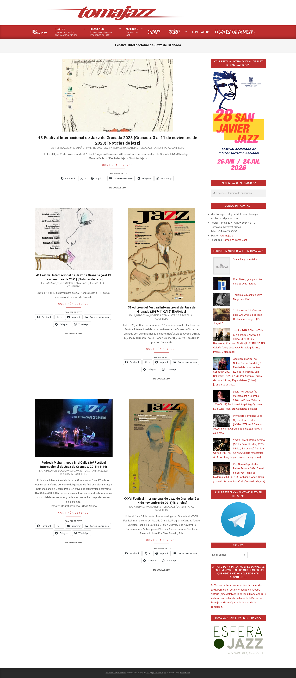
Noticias (132, 147)
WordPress (185, 672)
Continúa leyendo (117, 165)
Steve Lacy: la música (245, 259)
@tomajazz (226, 235)
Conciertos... (81, 470)
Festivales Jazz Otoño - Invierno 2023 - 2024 (83, 147)
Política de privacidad (116, 672)
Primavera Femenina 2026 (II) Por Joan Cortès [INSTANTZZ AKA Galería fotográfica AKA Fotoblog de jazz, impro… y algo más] (237, 424)
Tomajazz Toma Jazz (235, 239)
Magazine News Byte (156, 672)
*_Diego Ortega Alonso (58, 470)
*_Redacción (118, 147)
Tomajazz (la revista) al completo (161, 147)
